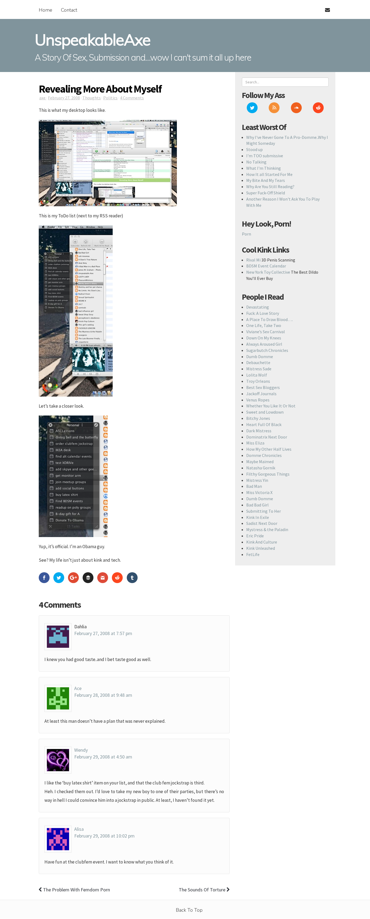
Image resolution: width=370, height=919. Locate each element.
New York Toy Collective (268, 272)
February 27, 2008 (64, 97)
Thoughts (91, 97)
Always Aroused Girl (264, 344)
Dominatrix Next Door (266, 437)
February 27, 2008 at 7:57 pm (103, 633)
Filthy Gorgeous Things (268, 474)
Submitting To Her (263, 511)
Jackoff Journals (261, 393)
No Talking (256, 162)
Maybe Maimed (260, 461)
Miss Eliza (255, 443)
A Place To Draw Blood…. (269, 319)
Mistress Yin (257, 480)
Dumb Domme (259, 356)
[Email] (325, 6)
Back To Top (189, 910)
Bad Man (254, 486)
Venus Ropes (258, 400)
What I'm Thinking (263, 168)
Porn (246, 234)
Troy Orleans (258, 381)
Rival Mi (253, 260)
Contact (69, 10)
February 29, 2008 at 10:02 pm (104, 836)
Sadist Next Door (261, 523)
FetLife (252, 554)
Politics (110, 97)
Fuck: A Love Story (262, 313)
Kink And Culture (261, 542)
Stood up (254, 149)
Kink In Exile (257, 517)
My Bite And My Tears (265, 180)
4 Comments (132, 97)
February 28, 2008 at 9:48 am (103, 695)
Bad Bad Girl (257, 505)
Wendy (81, 750)
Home (45, 10)
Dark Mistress (258, 430)
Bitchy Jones (258, 418)
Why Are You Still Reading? (270, 186)
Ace (78, 688)
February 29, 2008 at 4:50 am (103, 757)
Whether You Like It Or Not (271, 405)
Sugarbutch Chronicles (267, 350)
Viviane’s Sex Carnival (265, 331)
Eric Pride (255, 535)
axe (42, 97)
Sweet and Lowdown (265, 412)
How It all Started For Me (269, 174)
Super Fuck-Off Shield (265, 192)
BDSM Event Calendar (266, 266)
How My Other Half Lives (268, 449)
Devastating (257, 307)
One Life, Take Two (263, 325)
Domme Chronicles (264, 455)
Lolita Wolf (256, 375)
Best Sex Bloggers (263, 387)
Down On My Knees (263, 338)
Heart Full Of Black (263, 424)
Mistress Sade (258, 368)
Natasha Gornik (260, 467)
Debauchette (258, 362)
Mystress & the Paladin (267, 529)
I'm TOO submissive (264, 155)
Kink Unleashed (260, 548)
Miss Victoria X (259, 492)
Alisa (79, 829)
